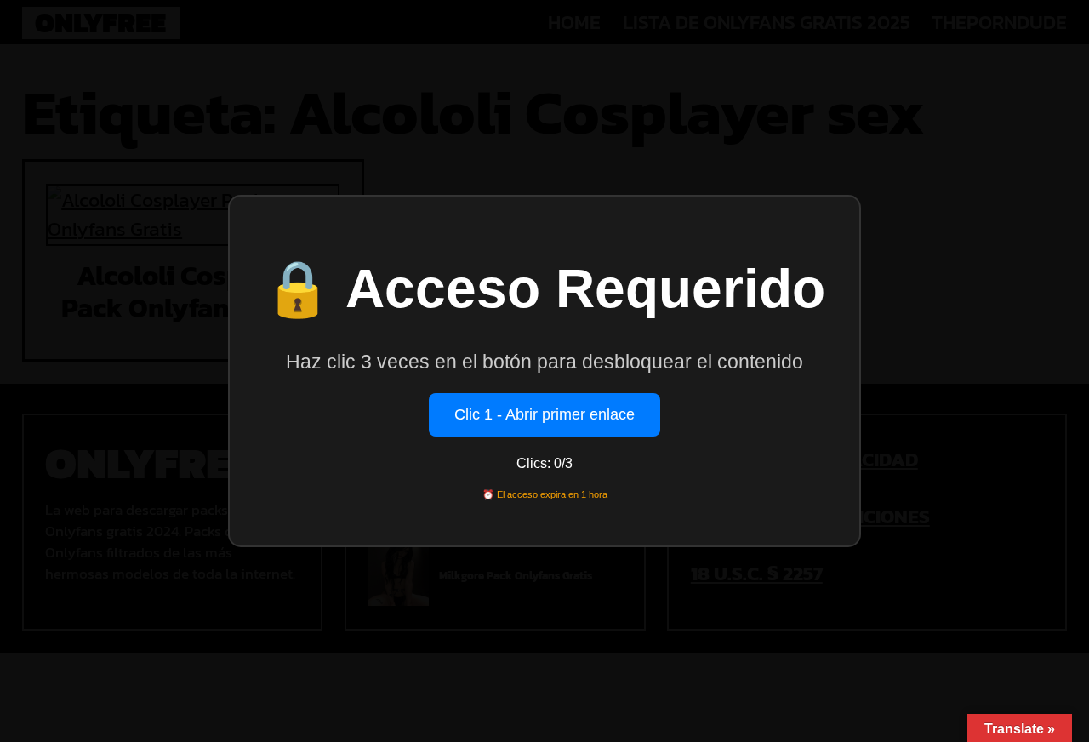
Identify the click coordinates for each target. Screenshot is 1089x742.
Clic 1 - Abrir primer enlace (544, 414)
